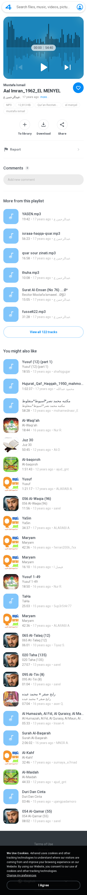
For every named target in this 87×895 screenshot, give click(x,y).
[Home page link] (8, 7)
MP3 (9, 105)
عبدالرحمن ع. (12, 97)
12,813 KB (24, 105)
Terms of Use (43, 844)
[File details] (43, 216)
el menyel (71, 105)
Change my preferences (21, 875)
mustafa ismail (15, 111)
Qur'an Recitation (48, 105)
